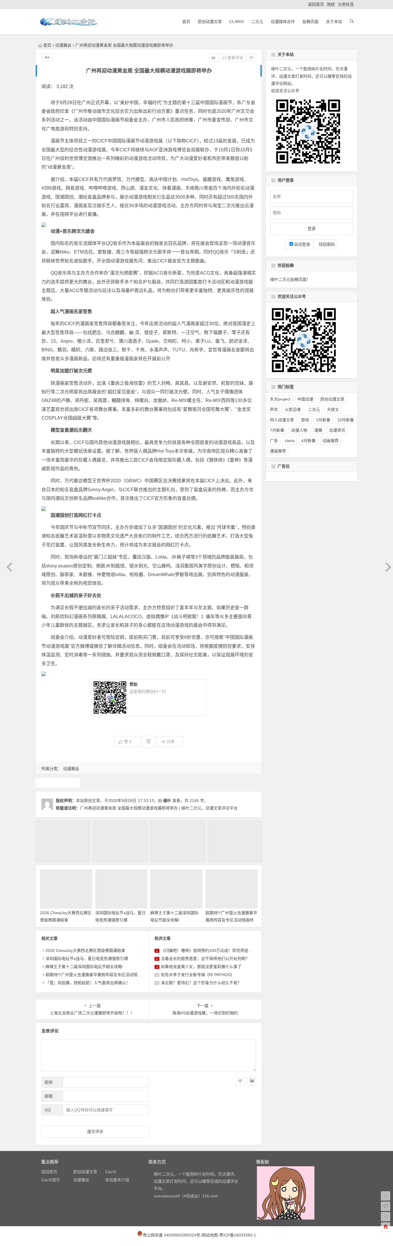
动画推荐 (331, 440)
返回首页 (316, 4)
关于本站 (334, 21)
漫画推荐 (278, 451)
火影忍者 (293, 409)
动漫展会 (63, 45)
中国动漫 (305, 399)
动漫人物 (299, 430)
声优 (274, 409)
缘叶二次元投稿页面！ (290, 279)
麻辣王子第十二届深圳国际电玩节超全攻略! (84, 966)
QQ (48, 1110)
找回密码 (325, 244)
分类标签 (346, 4)
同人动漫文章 (282, 420)
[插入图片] (251, 1081)
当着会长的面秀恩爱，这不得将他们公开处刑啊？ (205, 958)
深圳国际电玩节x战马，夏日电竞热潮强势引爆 (86, 958)
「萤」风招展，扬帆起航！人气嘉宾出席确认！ (87, 982)
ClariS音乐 (50, 1180)
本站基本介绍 (117, 1180)
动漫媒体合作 (283, 21)
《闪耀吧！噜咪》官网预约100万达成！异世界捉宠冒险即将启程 (218, 950)
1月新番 (323, 420)
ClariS (236, 21)
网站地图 (210, 1235)
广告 (274, 440)
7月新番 (277, 430)
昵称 (49, 1082)
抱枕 (331, 4)
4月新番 (308, 440)
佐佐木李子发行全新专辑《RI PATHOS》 (197, 974)
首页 (186, 21)
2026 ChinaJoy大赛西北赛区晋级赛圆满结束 (85, 950)
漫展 (58, 782)
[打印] (213, 58)
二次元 (257, 21)
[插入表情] (240, 1081)
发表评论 (234, 57)
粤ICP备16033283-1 (237, 1235)
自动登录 (302, 244)
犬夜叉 (333, 409)
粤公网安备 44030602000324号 (171, 1235)
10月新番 (345, 420)
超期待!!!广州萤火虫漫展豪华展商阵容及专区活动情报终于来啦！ (231, 919)
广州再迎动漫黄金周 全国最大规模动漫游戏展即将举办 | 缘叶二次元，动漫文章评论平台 (159, 808)
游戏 (305, 420)
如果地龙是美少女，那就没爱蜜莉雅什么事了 (201, 966)
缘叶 (167, 800)
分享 (171, 741)
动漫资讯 (337, 430)
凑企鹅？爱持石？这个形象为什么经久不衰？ (201, 982)
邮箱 (49, 1096)
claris (289, 440)
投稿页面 (310, 21)
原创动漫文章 (210, 21)
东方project (280, 399)
